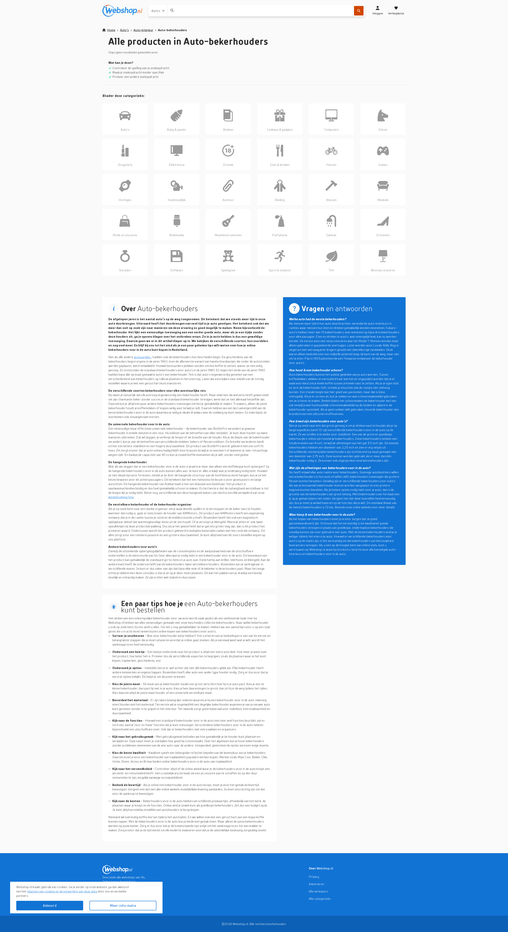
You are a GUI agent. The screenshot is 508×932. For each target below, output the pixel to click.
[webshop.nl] (122, 11)
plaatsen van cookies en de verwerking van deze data (62, 891)
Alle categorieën (320, 898)
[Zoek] (359, 10)
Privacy (314, 876)
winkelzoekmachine (121, 497)
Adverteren (316, 884)
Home (111, 30)
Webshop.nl (325, 868)
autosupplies (142, 357)
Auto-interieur (143, 30)
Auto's (124, 30)
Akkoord (49, 905)
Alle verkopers (318, 891)
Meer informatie (123, 905)
